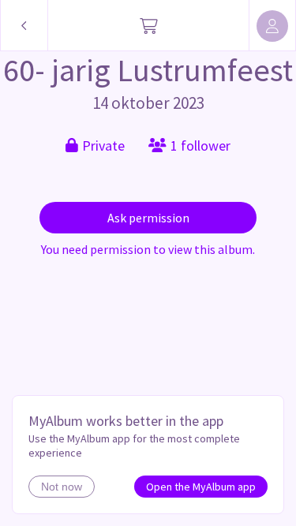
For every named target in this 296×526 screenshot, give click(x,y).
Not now (61, 486)
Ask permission (148, 218)
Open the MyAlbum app (201, 486)
